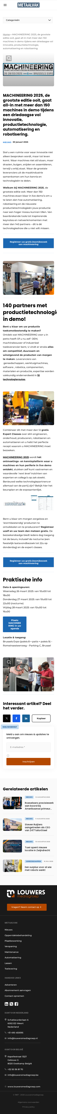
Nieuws (7, 142)
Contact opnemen (14, 996)
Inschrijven (29, 761)
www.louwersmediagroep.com (24, 1086)
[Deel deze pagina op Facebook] (16, 718)
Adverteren (11, 985)
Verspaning (11, 946)
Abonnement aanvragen (18, 990)
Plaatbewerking (13, 941)
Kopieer (41, 718)
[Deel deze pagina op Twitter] (7, 718)
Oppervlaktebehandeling (18, 935)
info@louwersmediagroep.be (23, 1075)
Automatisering (13, 957)
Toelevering (11, 968)
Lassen (8, 963)
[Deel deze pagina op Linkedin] (26, 718)
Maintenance (12, 952)
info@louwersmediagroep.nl (23, 1038)
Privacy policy (28, 1107)
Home (6, 34)
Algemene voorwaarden (28, 1102)
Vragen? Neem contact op (25, 907)
